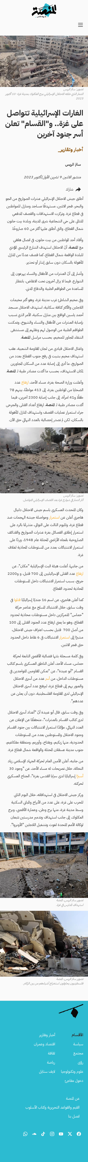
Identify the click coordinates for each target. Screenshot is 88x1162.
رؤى (80, 1062)
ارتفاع (25, 382)
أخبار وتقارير (47, 1035)
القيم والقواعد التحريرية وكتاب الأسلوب (52, 1107)
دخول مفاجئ (74, 1081)
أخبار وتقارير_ (70, 149)
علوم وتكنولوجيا (72, 1071)
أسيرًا (80, 776)
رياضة (51, 1062)
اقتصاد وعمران (44, 1044)
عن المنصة (73, 1098)
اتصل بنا (74, 1116)
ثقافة (51, 1053)
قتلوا (17, 600)
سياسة (78, 1044)
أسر (47, 678)
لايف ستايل (47, 1071)
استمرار (54, 517)
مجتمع (78, 1053)
